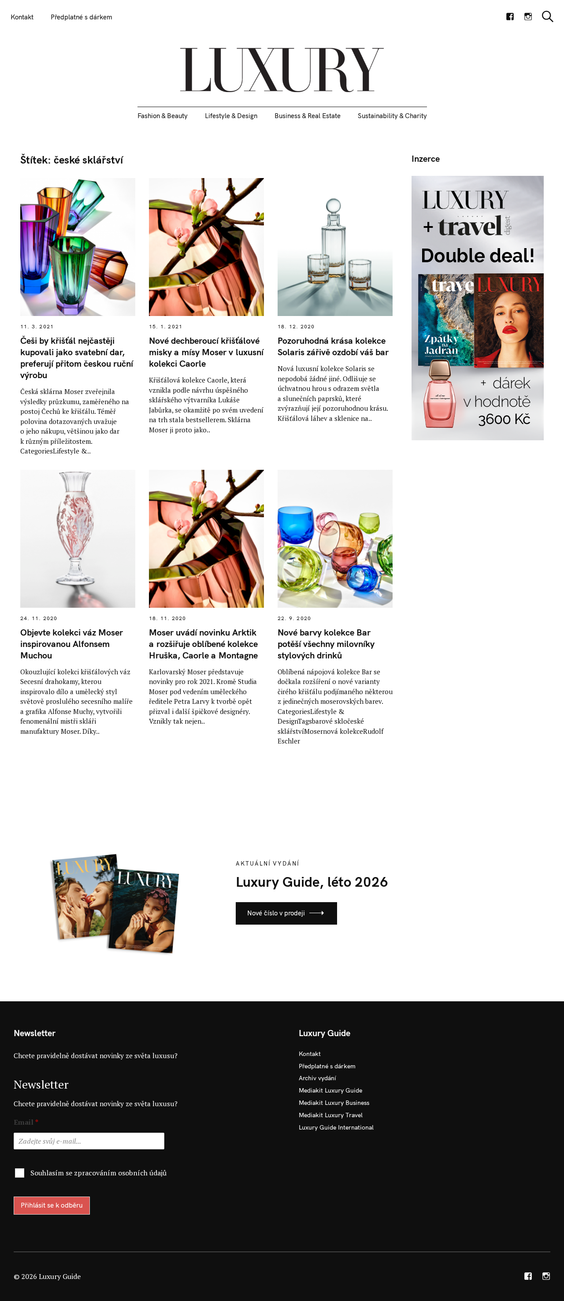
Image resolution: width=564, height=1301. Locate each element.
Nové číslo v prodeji (276, 913)
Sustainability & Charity (392, 116)
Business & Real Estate (308, 116)
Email (26, 1122)
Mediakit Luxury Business (334, 1103)
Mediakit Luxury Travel (331, 1115)
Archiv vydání (317, 1078)
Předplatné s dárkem (81, 17)
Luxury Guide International (336, 1127)
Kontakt (22, 17)
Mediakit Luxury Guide (330, 1090)
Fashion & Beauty (162, 116)
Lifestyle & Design (231, 116)
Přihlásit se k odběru (52, 1205)
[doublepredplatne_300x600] (478, 307)
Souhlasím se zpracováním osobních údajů (98, 1173)
